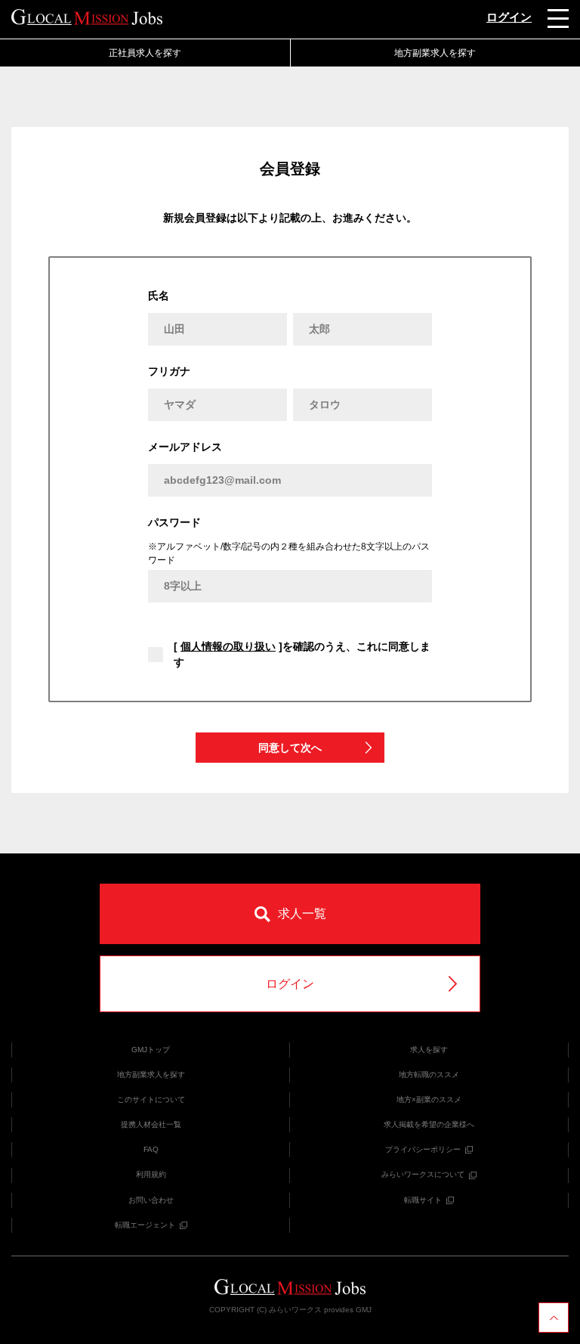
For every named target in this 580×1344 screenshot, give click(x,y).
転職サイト (423, 1200)
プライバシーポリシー (423, 1149)
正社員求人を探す (145, 53)
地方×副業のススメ (428, 1099)
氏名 (158, 296)
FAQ (151, 1149)
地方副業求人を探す (151, 1074)
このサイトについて (151, 1099)
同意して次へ (290, 748)
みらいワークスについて (422, 1174)
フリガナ (169, 371)
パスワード (174, 522)
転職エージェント (145, 1225)
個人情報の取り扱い (228, 646)
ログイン (509, 17)
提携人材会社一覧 (151, 1124)
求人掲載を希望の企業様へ (429, 1124)
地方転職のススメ (429, 1074)
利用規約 (151, 1174)
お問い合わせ (151, 1200)
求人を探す (429, 1049)
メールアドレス (185, 447)
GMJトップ (150, 1049)
